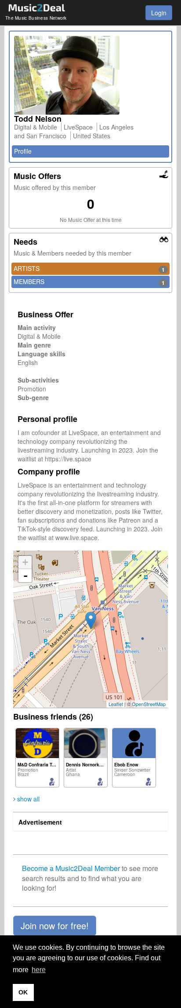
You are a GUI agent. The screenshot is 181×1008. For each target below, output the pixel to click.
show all (27, 798)
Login (159, 12)
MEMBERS (89, 282)
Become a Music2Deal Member (71, 868)
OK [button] (23, 992)
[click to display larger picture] (90, 75)
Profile (23, 151)
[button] (54, 926)
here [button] (39, 969)
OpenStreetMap (149, 703)
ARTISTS (89, 269)
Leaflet (116, 703)
